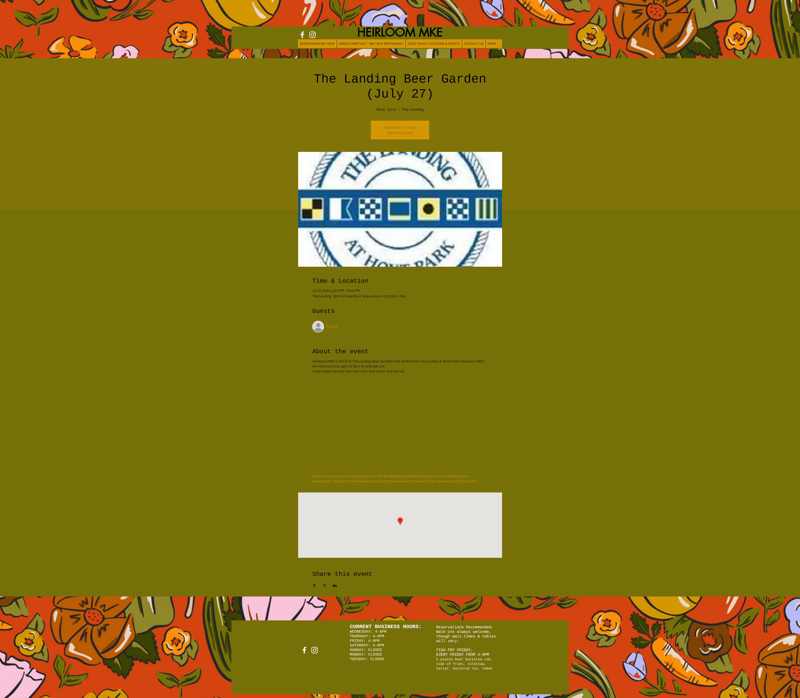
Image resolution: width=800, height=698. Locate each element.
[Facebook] (304, 650)
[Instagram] (314, 650)
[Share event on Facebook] (314, 585)
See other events (400, 132)
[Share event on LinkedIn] (335, 585)
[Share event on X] (324, 585)
